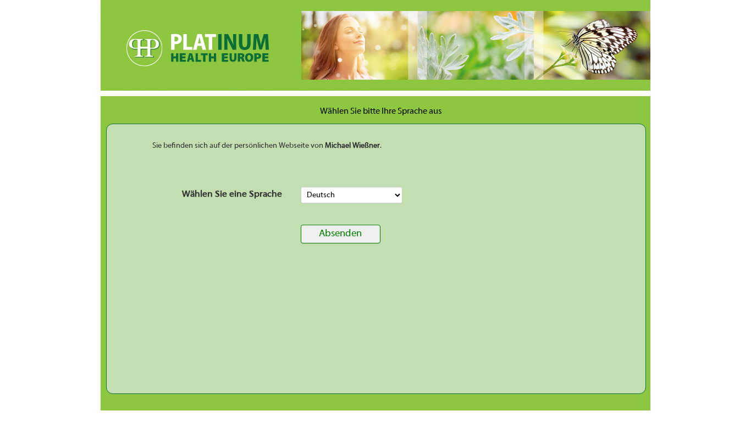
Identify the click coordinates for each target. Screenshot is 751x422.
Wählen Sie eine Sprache (232, 194)
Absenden (340, 234)
